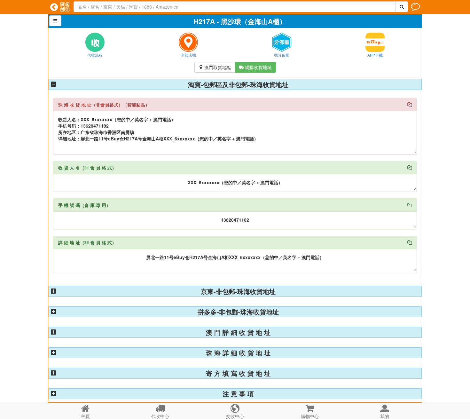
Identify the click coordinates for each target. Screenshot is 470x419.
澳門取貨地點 (215, 67)
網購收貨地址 (255, 67)
